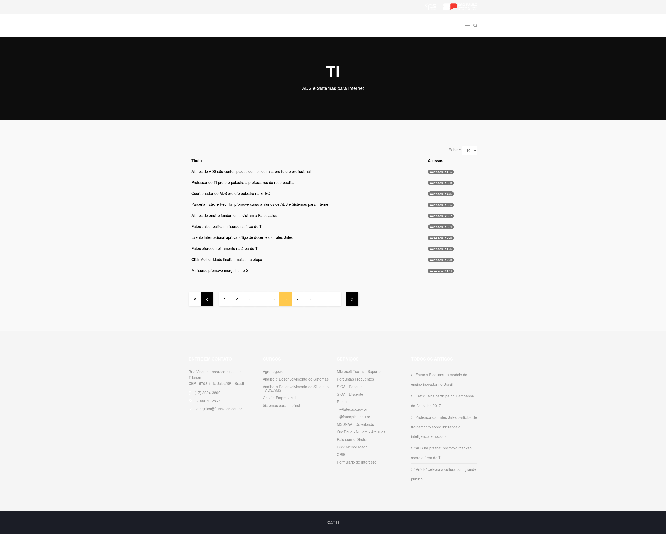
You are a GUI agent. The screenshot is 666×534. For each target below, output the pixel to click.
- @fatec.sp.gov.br (352, 409)
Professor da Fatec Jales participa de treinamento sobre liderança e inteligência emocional (444, 427)
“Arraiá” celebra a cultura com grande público (443, 474)
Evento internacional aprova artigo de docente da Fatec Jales (242, 237)
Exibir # (455, 149)
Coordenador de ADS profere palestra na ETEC (230, 193)
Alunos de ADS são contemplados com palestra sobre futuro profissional (251, 171)
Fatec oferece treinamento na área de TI (225, 248)
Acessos (435, 160)
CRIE (341, 454)
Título (196, 160)
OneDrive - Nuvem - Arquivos (361, 431)
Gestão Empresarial (279, 397)
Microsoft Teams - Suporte (359, 371)
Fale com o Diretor (352, 439)
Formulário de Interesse (356, 462)
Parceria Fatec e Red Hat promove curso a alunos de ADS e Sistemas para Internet (260, 204)
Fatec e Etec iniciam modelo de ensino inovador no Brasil (439, 379)
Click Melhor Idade (352, 446)
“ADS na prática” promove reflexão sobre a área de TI (441, 452)
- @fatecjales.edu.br (353, 416)
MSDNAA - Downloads (355, 424)
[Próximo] (352, 299)
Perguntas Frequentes (355, 379)
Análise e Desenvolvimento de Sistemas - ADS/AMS (296, 388)
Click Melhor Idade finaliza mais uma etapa (226, 259)
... (261, 298)
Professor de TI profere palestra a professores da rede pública (242, 182)
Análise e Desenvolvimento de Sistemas (296, 379)
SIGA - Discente (350, 394)
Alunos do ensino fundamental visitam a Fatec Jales (234, 215)
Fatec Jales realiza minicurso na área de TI (227, 226)
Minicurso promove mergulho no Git (221, 270)
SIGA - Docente (350, 386)
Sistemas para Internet (281, 405)
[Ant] (207, 299)
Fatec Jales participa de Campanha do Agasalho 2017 (442, 400)
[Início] (195, 299)
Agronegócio (273, 371)
